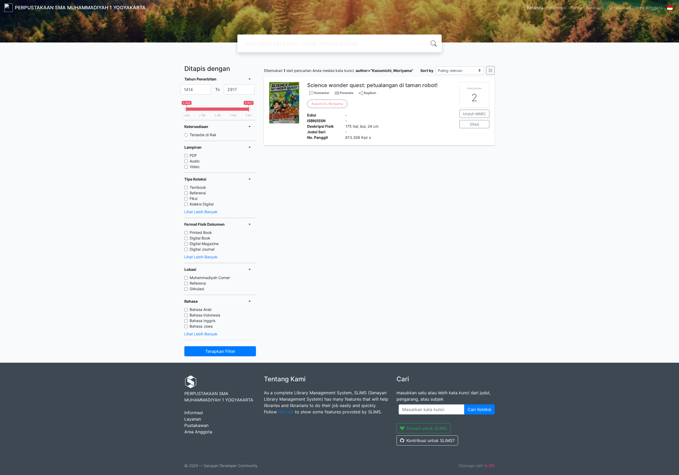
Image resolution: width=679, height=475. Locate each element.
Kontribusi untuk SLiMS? (430, 440)
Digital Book (200, 238)
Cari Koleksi (479, 409)
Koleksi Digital (202, 204)
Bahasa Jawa (201, 326)
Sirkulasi (197, 288)
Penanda (346, 93)
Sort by (426, 70)
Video (194, 166)
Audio (194, 161)
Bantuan (594, 7)
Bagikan (369, 93)
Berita (576, 7)
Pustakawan (619, 7)
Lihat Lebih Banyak (200, 211)
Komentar (321, 93)
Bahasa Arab (201, 309)
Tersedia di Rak (203, 134)
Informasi (556, 7)
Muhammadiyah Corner (210, 277)
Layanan (192, 419)
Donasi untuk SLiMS (427, 428)
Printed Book (201, 232)
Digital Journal (202, 249)
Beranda (535, 7)
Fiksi (193, 198)
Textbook (198, 187)
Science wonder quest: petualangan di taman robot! (372, 85)
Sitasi (474, 124)
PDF (193, 155)
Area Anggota (649, 7)
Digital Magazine (204, 243)
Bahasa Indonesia (205, 315)
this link (286, 411)
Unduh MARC (474, 114)
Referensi (198, 193)
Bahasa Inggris (202, 320)
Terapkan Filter (220, 351)
